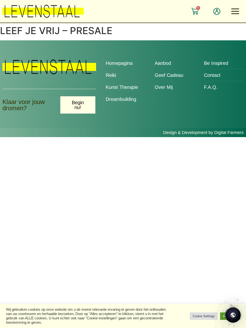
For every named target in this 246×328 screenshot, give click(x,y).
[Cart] (194, 11)
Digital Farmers (229, 132)
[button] (235, 10)
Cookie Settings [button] (204, 316)
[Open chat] (233, 315)
